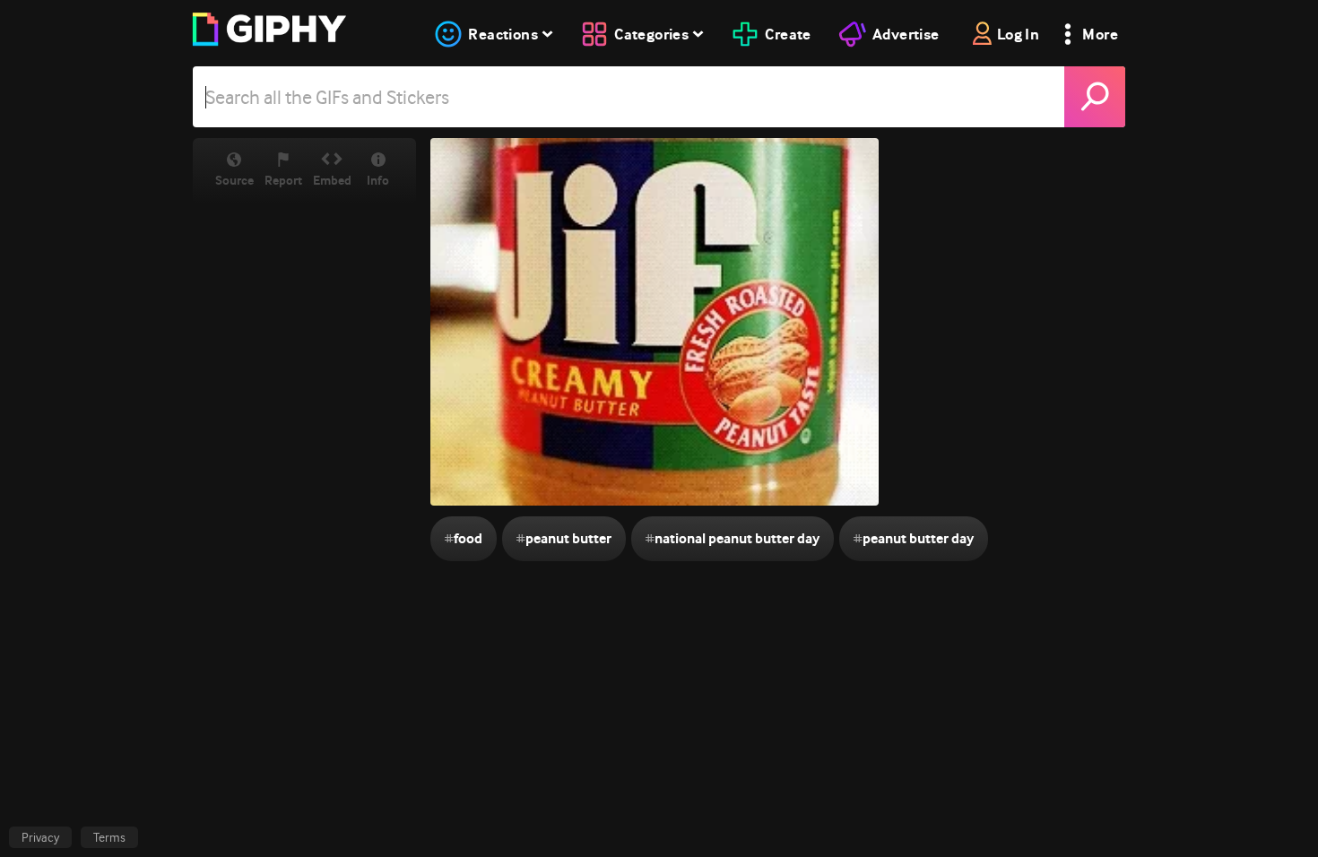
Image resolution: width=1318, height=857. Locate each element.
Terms (109, 837)
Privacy (40, 837)
